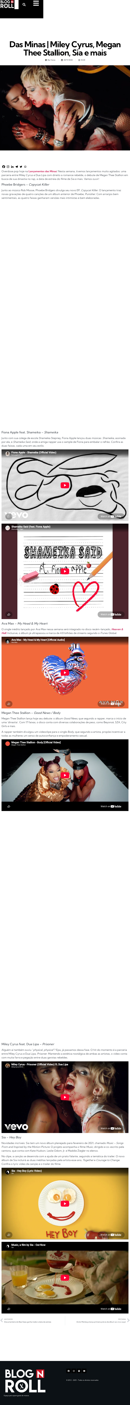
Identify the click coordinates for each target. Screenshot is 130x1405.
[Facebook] (4, 166)
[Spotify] (79, 1371)
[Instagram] (8, 166)
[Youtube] (84, 1371)
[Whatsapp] (25, 166)
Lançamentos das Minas (43, 171)
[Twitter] (21, 166)
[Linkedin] (12, 166)
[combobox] (16, 4)
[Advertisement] (19, 26)
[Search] (25, 4)
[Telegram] (17, 166)
